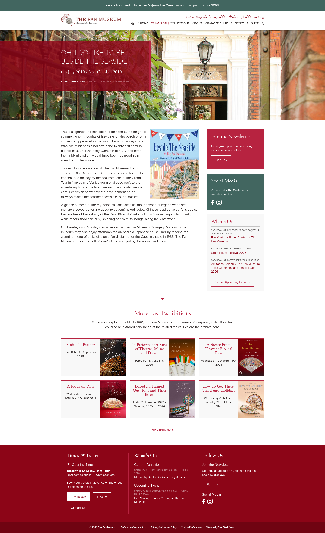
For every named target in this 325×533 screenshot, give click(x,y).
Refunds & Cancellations (134, 527)
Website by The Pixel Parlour (221, 527)
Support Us (239, 23)
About (197, 23)
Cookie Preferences (191, 527)
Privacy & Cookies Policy (164, 527)
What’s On (159, 23)
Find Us (102, 497)
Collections (179, 23)
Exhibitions (78, 81)
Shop (255, 23)
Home (64, 81)
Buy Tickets (78, 497)
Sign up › (221, 160)
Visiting (142, 23)
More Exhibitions (163, 430)
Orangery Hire (216, 23)
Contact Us (78, 508)
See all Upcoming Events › (232, 282)
